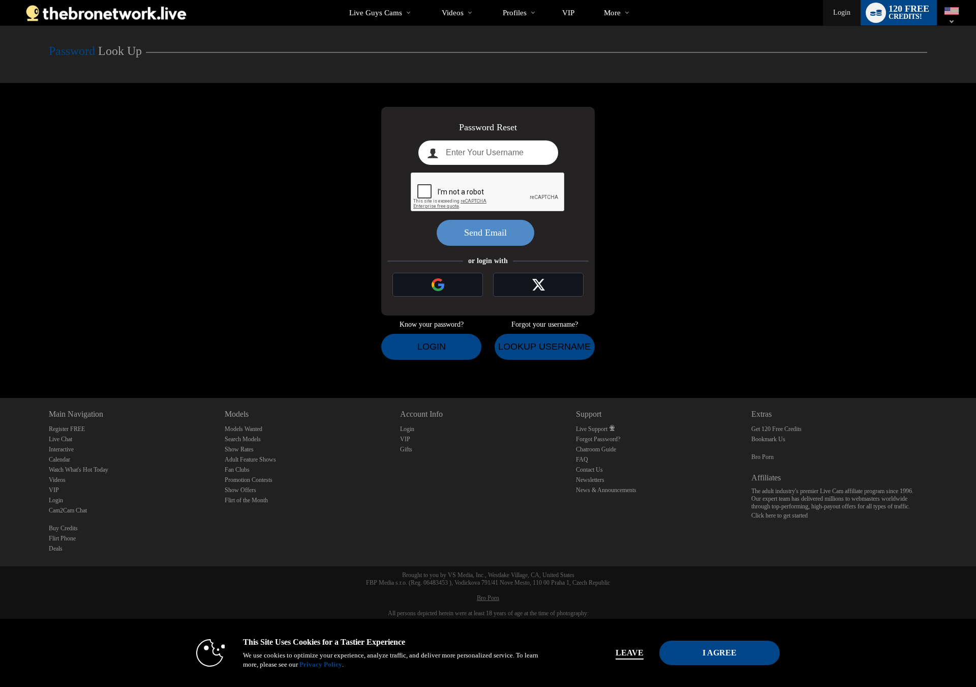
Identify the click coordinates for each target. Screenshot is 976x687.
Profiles (515, 13)
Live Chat (60, 439)
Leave (630, 652)
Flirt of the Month (246, 500)
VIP (568, 13)
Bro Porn (762, 457)
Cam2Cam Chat (68, 510)
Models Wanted (243, 429)
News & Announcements (606, 490)
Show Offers (240, 490)
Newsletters (590, 479)
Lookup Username (544, 346)
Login (841, 12)
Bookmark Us (768, 439)
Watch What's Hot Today (78, 469)
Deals (56, 548)
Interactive (61, 449)
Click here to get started (779, 515)
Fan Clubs (237, 469)
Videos (453, 13)
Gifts (406, 449)
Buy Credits (63, 528)
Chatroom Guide (596, 449)
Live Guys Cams (375, 13)
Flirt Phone (62, 538)
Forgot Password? (598, 439)
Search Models (243, 439)
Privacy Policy (320, 664)
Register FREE (67, 429)
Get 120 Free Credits (776, 429)
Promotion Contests (248, 479)
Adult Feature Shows (250, 459)
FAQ (582, 459)
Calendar (59, 459)
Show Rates (239, 449)
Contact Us (589, 469)
